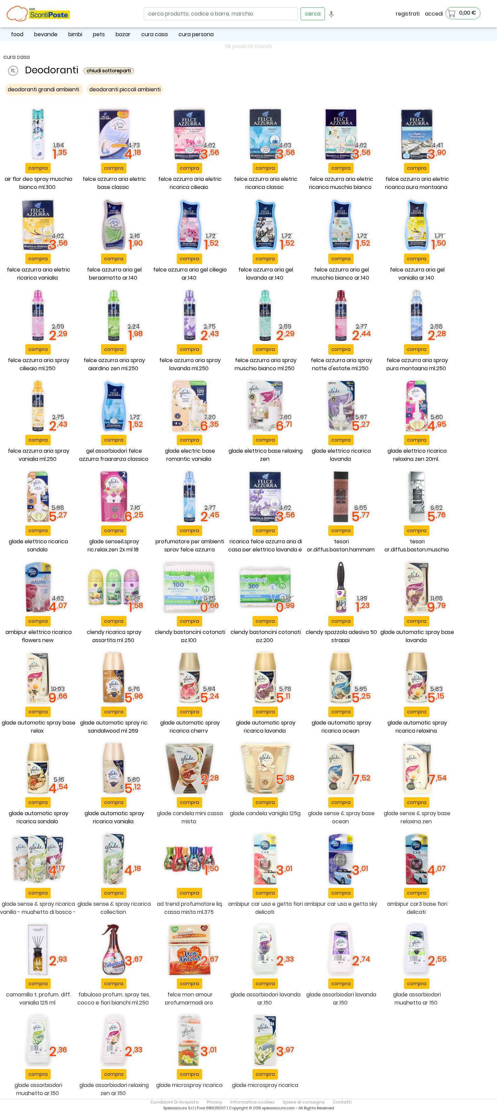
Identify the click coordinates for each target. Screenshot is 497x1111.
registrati (408, 14)
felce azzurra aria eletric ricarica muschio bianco (341, 183)
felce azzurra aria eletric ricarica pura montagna (417, 183)
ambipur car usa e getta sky (340, 904)
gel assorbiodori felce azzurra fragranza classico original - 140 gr (113, 459)
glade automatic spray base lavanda (417, 636)
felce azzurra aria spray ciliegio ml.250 (38, 364)
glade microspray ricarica (189, 1085)
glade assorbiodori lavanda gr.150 (266, 999)
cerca (313, 14)
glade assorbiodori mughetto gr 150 (417, 999)
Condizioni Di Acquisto (174, 1102)
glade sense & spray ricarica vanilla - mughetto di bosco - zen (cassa (38, 912)
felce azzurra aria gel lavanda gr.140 (265, 274)
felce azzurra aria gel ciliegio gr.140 (190, 274)
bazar (123, 34)
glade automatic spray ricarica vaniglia (114, 817)
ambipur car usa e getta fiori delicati (265, 908)
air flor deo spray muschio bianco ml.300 (38, 183)
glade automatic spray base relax (38, 727)
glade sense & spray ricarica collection (114, 908)
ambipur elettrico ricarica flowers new (38, 636)
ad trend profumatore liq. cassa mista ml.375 (190, 908)
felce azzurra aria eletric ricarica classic (266, 183)
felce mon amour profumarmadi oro (189, 999)
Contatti (342, 1102)
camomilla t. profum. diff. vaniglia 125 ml (38, 999)
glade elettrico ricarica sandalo (38, 545)
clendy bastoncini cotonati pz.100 (190, 636)
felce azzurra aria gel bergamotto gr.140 (114, 274)
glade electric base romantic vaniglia (190, 455)
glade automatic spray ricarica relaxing (417, 727)
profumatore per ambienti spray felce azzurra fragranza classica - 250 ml (188, 550)
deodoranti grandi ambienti (44, 89)
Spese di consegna (304, 1102)
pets (99, 34)
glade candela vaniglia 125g (265, 813)
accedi (434, 14)
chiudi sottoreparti (109, 71)
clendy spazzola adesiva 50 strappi (341, 636)
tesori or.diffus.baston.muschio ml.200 (416, 550)
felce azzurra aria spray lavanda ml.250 (190, 364)
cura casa (154, 34)
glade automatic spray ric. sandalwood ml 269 (114, 727)
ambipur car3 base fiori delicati (417, 908)
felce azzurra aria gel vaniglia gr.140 (417, 274)
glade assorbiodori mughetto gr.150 (38, 1089)
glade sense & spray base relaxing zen (417, 817)
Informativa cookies (252, 1102)
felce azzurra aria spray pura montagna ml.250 (417, 364)
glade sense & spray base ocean (341, 817)
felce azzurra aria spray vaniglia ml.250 (38, 455)
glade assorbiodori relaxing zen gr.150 (114, 1089)
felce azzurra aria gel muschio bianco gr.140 (340, 274)
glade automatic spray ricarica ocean (341, 727)
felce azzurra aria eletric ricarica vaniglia (38, 274)
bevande (45, 34)
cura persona (196, 34)
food (17, 34)
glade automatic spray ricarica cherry (190, 727)
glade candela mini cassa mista (190, 817)
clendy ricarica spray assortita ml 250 (114, 636)
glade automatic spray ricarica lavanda (265, 727)
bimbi (75, 34)
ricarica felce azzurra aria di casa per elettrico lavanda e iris (265, 550)
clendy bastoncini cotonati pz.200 (266, 636)
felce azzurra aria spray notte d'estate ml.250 (341, 364)
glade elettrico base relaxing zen (266, 455)
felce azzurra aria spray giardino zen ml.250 (114, 364)
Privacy (214, 1102)
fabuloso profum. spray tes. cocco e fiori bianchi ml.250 (113, 999)
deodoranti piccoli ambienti (125, 89)
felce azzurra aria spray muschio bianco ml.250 (266, 364)
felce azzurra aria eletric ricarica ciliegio (190, 183)
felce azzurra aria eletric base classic (114, 183)
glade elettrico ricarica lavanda (341, 455)
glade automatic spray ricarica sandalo (38, 817)
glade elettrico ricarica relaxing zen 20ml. (417, 455)
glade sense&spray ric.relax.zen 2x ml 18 (113, 545)
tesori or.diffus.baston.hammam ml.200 (341, 550)
